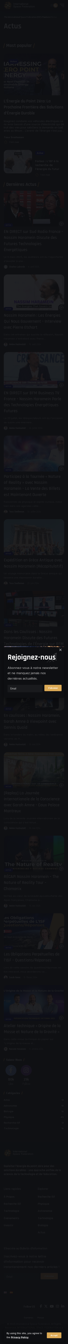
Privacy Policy (20, 1337)
